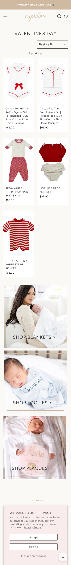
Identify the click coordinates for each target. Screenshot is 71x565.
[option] (35, 4)
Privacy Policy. (32, 527)
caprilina (37, 500)
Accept (33, 537)
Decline (33, 546)
